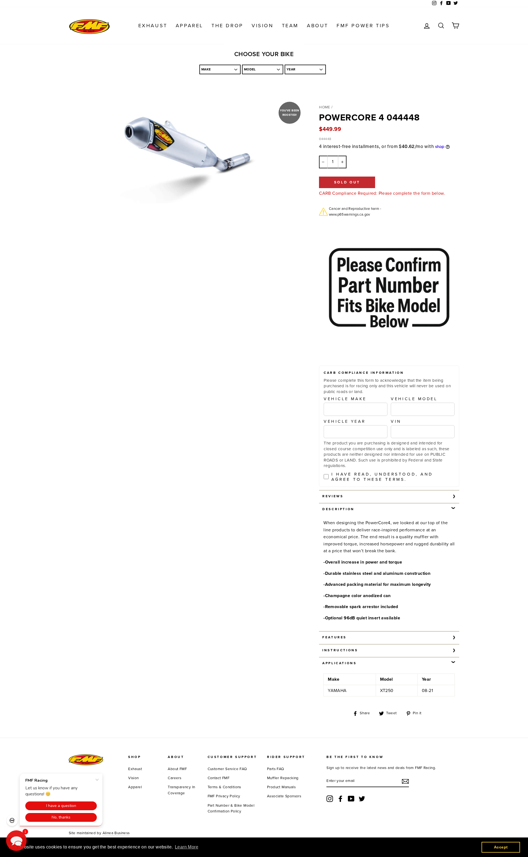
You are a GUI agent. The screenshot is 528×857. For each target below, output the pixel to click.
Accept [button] (501, 847)
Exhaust (152, 26)
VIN (396, 421)
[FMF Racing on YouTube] (351, 798)
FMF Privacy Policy (224, 796)
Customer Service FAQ (227, 769)
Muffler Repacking (283, 778)
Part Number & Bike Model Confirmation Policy (231, 808)
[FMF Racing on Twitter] (362, 798)
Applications (339, 663)
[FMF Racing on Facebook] (340, 798)
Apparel (189, 26)
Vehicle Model (414, 399)
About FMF (177, 769)
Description (338, 509)
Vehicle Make (345, 399)
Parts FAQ (275, 769)
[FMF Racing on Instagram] (329, 798)
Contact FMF (218, 778)
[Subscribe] (405, 781)
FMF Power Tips (363, 26)
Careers (174, 778)
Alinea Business (116, 833)
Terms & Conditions (224, 787)
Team (290, 26)
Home (324, 107)
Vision (263, 26)
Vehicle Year (345, 421)
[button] (16, 840)
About (317, 26)
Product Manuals (281, 787)
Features (334, 637)
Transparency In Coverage (181, 790)
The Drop (227, 26)
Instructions (340, 650)
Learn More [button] (186, 847)
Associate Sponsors (284, 796)
